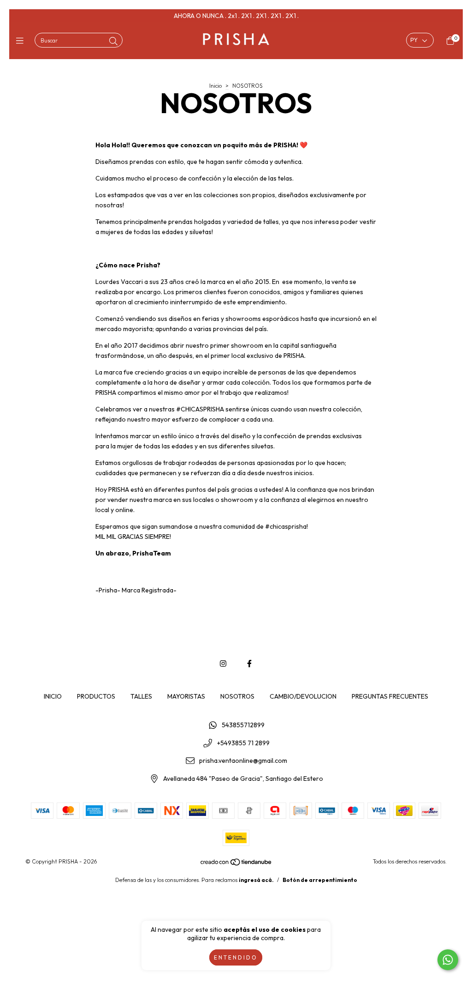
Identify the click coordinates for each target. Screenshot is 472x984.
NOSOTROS (237, 696)
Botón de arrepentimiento (320, 879)
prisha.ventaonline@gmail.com (243, 761)
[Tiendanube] (236, 863)
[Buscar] (113, 41)
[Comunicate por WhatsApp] (447, 959)
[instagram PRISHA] (223, 663)
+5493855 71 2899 (243, 743)
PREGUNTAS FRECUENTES (390, 696)
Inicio (215, 85)
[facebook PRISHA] (249, 663)
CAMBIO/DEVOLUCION (303, 696)
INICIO (53, 696)
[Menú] (22, 41)
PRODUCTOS (96, 696)
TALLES (141, 696)
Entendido (236, 957)
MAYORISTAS (186, 696)
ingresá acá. (256, 879)
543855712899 (243, 725)
